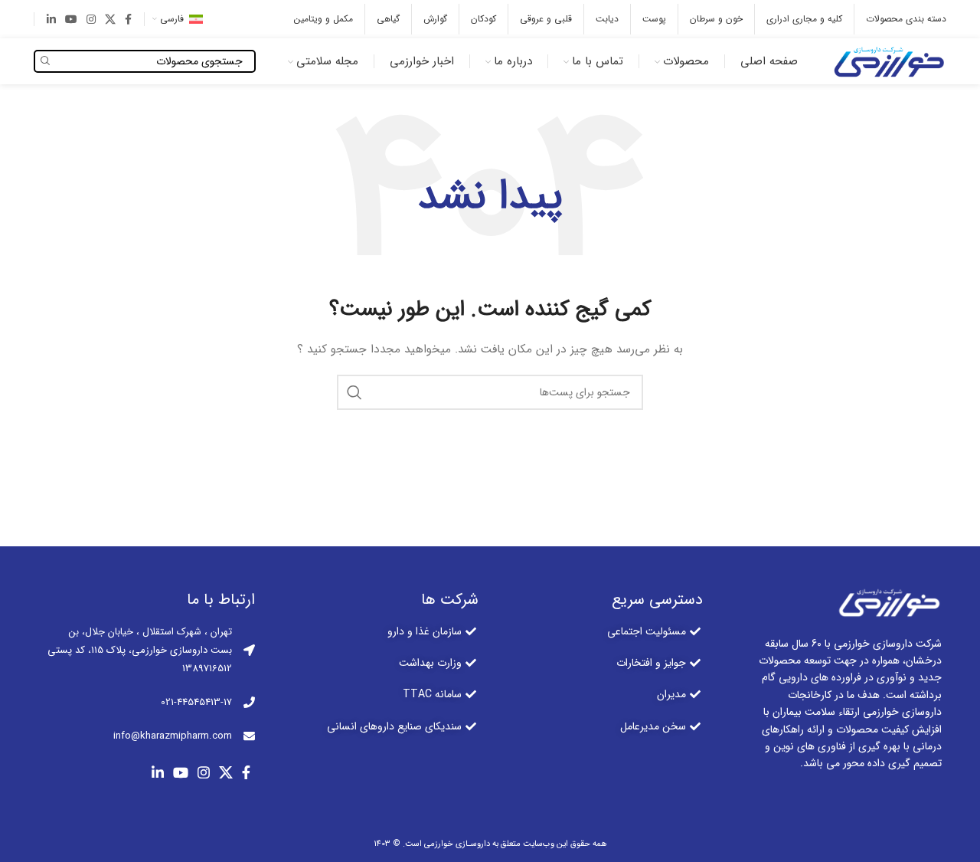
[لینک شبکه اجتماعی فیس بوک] (128, 19)
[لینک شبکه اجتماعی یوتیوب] (71, 19)
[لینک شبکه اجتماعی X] (110, 19)
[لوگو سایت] (887, 60)
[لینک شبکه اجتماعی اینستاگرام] (91, 19)
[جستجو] (354, 392)
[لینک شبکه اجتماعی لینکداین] (51, 19)
